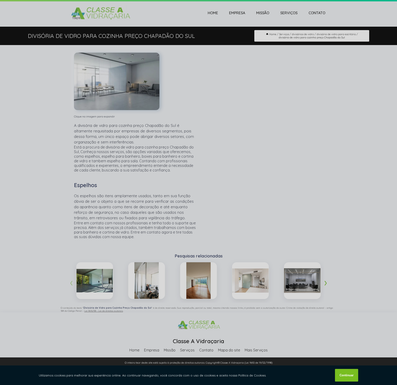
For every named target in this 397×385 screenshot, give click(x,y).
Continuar (347, 375)
